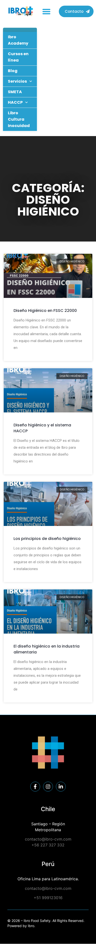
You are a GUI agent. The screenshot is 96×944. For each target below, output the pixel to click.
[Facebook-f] (35, 786)
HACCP (15, 102)
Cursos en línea (18, 57)
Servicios (17, 81)
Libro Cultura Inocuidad (19, 119)
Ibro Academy (18, 40)
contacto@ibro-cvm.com (48, 839)
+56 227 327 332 (48, 844)
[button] (46, 11)
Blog (12, 71)
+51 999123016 (48, 897)
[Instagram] (48, 786)
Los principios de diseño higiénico (47, 538)
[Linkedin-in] (61, 786)
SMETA (15, 92)
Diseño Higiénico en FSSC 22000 (45, 310)
